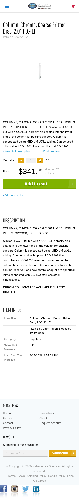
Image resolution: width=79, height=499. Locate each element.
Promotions (47, 413)
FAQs (21, 475)
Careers (8, 418)
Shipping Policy (36, 475)
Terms (12, 475)
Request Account (50, 423)
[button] (40, 160)
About (43, 418)
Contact (8, 423)
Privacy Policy (12, 427)
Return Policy (56, 475)
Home (7, 413)
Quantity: (9, 160)
